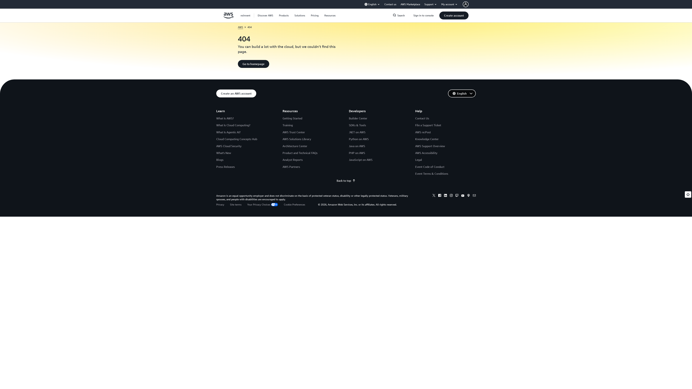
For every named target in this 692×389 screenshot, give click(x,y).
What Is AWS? (225, 118)
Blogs (219, 160)
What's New (223, 153)
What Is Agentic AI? (228, 132)
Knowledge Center (427, 139)
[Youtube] (462, 196)
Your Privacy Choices (258, 204)
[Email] (474, 196)
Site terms (235, 204)
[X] (433, 196)
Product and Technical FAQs (300, 153)
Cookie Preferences (294, 204)
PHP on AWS (357, 153)
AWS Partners (291, 167)
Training (288, 125)
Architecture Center (295, 146)
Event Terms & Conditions (431, 173)
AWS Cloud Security (228, 146)
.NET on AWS (357, 132)
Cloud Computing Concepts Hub (236, 139)
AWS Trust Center (294, 132)
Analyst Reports (293, 160)
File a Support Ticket (428, 125)
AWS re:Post (423, 132)
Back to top (344, 180)
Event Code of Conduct (429, 167)
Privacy (220, 204)
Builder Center (358, 118)
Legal (418, 160)
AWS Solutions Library (297, 139)
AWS (240, 27)
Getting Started (292, 118)
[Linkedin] (445, 196)
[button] (265, 15)
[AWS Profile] (466, 4)
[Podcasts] (468, 196)
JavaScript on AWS (360, 160)
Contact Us (422, 118)
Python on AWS (359, 139)
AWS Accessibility (426, 153)
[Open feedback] (688, 194)
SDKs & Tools (357, 125)
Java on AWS (357, 146)
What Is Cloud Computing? (233, 125)
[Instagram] (451, 196)
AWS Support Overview (430, 146)
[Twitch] (457, 196)
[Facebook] (439, 196)
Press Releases (225, 167)
